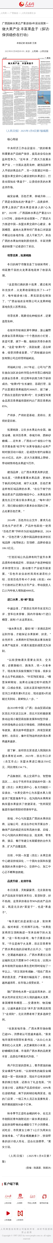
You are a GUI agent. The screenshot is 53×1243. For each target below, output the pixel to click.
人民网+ (20, 1203)
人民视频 (7, 1220)
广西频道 (14, 13)
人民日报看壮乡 (28, 13)
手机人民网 (32, 1203)
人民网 (3, 13)
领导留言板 (44, 1203)
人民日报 (7, 1203)
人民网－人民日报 (40, 51)
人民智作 (19, 1220)
